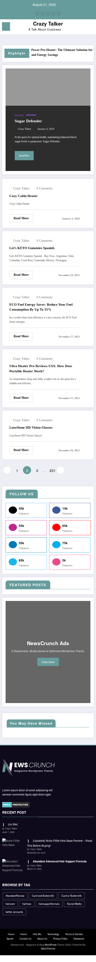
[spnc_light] (90, 28)
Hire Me (37, 934)
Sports (9, 938)
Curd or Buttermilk (71, 895)
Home (11, 934)
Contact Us (25, 938)
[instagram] (53, 14)
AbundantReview (15, 895)
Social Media (74, 903)
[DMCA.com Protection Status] (15, 804)
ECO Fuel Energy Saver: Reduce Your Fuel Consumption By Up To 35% (41, 307)
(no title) (13, 824)
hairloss (26, 903)
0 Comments (44, 188)
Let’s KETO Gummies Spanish (31, 248)
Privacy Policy (60, 938)
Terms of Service (74, 934)
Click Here (48, 662)
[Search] (82, 27)
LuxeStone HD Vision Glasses (30, 427)
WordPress (50, 944)
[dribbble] (48, 14)
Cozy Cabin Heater (23, 196)
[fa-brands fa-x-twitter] (43, 14)
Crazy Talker (48, 23)
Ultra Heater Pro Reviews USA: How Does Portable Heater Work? (40, 368)
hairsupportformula (49, 903)
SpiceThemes (48, 948)
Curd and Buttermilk (43, 895)
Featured (19, 115)
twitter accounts (14, 912)
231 (52, 470)
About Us (42, 938)
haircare (10, 903)
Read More (24, 156)
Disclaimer (78, 938)
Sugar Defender (28, 121)
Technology (53, 934)
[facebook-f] (37, 14)
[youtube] (59, 14)
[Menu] (6, 26)
